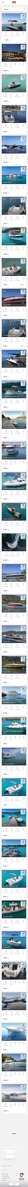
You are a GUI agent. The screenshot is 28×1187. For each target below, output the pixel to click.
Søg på (6, 9)
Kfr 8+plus (6, 1008)
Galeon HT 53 (7, 182)
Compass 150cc (8, 366)
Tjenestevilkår (5, 1176)
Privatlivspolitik (6, 1178)
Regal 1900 (6, 672)
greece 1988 (7, 1039)
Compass (6, 29)
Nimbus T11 (6, 1100)
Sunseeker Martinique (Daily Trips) (13, 488)
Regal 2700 (6, 580)
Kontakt (4, 1180)
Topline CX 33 (7, 549)
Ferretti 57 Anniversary (10, 90)
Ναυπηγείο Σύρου (8, 764)
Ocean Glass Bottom (9, 243)
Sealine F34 (6, 978)
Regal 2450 (6, 305)
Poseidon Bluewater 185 (10, 794)
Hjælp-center (5, 1174)
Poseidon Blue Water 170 (11, 121)
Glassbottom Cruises (9, 702)
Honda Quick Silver (9, 458)
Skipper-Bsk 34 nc (8, 519)
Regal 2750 (6, 611)
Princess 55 (6, 1070)
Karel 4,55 (6, 825)
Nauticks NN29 (8, 917)
